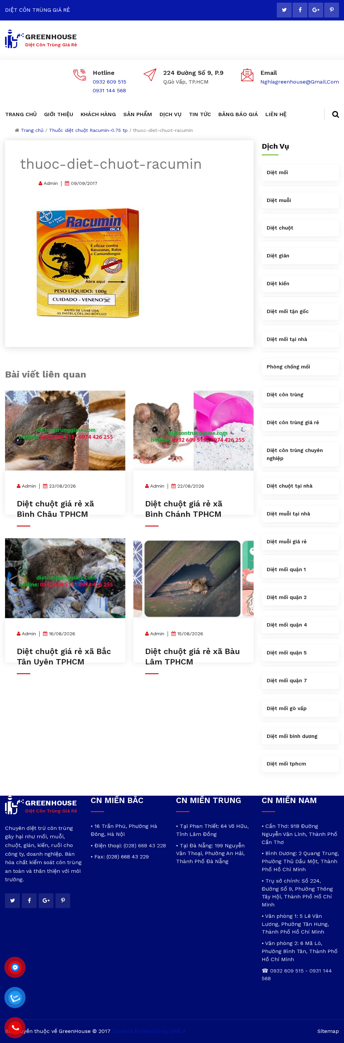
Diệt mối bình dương (292, 736)
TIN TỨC (200, 114)
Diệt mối (277, 172)
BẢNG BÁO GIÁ (238, 114)
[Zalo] (15, 997)
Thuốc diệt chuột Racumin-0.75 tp (88, 130)
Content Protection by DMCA (149, 1031)
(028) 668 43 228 (145, 845)
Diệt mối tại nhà (287, 339)
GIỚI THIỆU (58, 114)
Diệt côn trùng (285, 395)
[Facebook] (300, 10)
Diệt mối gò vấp (287, 708)
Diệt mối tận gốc (288, 311)
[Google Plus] (315, 10)
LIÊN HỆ (276, 114)
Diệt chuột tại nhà (289, 486)
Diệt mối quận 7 (287, 681)
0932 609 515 (109, 82)
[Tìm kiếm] (331, 114)
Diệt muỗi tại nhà (288, 514)
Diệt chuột (280, 228)
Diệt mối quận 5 (287, 653)
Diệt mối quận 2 (287, 597)
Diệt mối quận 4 (287, 625)
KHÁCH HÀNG (98, 114)
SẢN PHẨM (137, 114)
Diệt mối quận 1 (286, 569)
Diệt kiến (278, 284)
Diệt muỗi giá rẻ (287, 542)
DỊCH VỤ (170, 114)
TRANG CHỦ (21, 114)
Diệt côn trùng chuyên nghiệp (295, 454)
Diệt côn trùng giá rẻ (293, 422)
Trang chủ (32, 130)
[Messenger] (15, 967)
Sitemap (328, 1031)
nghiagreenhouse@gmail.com (299, 82)
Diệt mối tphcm (286, 764)
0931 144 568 (109, 90)
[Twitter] (284, 10)
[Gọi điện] (15, 1028)
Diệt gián (278, 256)
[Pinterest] (331, 10)
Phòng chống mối (288, 367)
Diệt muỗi (279, 200)
